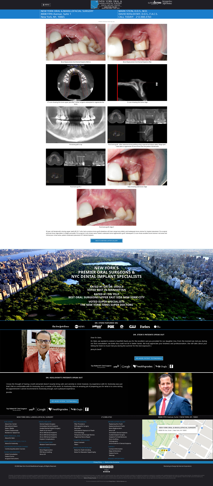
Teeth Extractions (46, 442)
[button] (88, 346)
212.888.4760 (143, 16)
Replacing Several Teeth (117, 426)
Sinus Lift (43, 454)
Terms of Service (120, 481)
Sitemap (111, 455)
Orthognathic (113, 441)
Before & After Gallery (116, 422)
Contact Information (116, 449)
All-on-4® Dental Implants (48, 433)
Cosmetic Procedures (81, 440)
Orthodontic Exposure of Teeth (84, 430)
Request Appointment (116, 458)
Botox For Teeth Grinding (82, 450)
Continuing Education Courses (16, 447)
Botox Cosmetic (79, 442)
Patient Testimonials (11, 430)
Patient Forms (9, 456)
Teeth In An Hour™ (46, 430)
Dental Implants (45, 422)
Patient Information (12, 452)
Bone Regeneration (46, 450)
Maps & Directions (115, 451)
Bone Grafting (44, 448)
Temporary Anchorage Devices (84, 435)
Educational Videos (11, 426)
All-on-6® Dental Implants (48, 435)
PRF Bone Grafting (46, 452)
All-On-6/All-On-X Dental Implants (120, 443)
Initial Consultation (11, 454)
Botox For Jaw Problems (82, 448)
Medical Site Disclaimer (112, 462)
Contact (111, 447)
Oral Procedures (79, 422)
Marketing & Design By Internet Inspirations (178, 466)
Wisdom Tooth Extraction (48, 444)
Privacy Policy (98, 462)
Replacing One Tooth (116, 424)
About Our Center (11, 424)
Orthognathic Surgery (81, 426)
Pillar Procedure (79, 424)
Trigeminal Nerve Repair (82, 437)
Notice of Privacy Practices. (90, 478)
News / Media (9, 428)
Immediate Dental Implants (49, 426)
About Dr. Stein (10, 438)
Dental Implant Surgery (47, 424)
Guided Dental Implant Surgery (50, 428)
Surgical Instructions (12, 458)
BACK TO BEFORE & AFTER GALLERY (107, 241)
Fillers (76, 444)
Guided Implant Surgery (117, 435)
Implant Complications (47, 439)
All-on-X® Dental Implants (48, 437)
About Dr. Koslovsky (11, 443)
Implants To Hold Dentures (118, 437)
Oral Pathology (79, 433)
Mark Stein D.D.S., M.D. (12, 436)
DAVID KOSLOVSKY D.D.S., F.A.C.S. (15, 441)
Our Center (8, 422)
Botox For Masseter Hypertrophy (85, 452)
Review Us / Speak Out (12, 433)
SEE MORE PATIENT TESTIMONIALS (149, 358)
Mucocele (77, 428)
